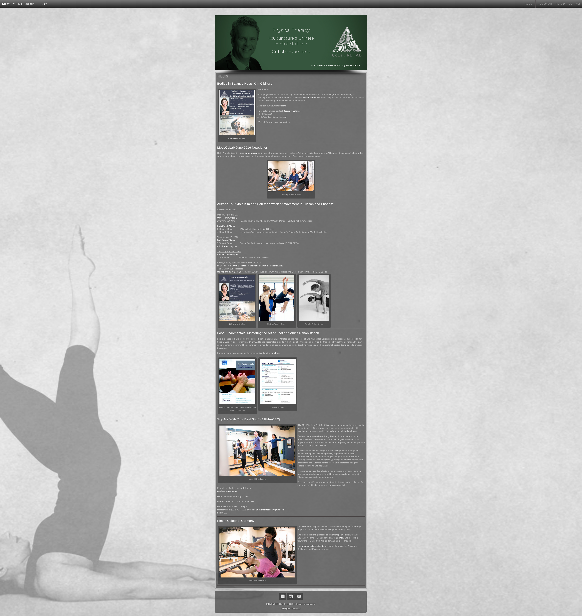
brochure (275, 353)
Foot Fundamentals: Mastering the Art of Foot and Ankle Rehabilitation (268, 333)
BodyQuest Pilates (226, 226)
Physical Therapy (291, 30)
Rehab (560, 3)
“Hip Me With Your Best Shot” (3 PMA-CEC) (248, 419)
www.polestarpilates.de (313, 546)
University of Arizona (227, 218)
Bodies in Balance (311, 97)
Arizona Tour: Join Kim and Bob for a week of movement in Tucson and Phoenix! (275, 204)
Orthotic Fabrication (291, 51)
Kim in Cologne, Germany (235, 520)
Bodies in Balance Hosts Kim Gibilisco (245, 83)
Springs (339, 538)
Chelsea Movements (227, 491)
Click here (232, 138)
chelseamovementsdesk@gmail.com (266, 509)
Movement (544, 3)
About (529, 3)
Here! (283, 105)
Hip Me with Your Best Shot (230, 272)
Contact (574, 3)
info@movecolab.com (305, 604)
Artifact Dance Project (227, 254)
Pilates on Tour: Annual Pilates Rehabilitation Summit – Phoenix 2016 (250, 265)
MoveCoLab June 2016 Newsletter (242, 147)
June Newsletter (253, 153)
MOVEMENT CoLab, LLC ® (24, 4)
